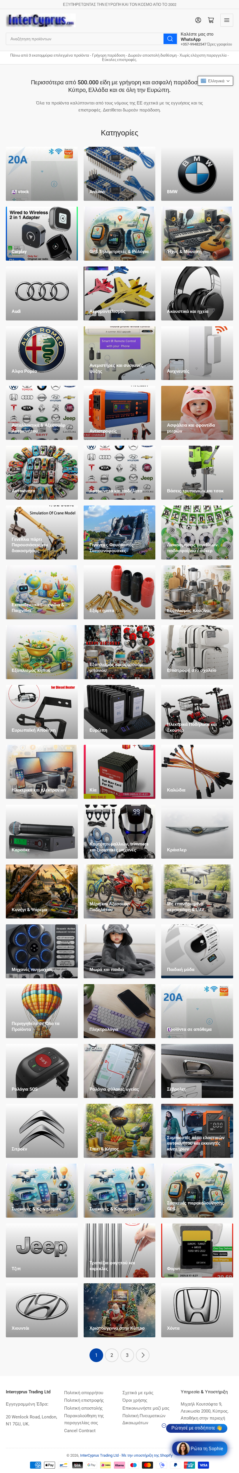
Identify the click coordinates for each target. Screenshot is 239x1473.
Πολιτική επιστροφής (84, 1400)
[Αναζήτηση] (170, 39)
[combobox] (92, 39)
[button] (215, 81)
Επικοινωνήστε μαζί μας (145, 1408)
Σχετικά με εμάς (137, 1392)
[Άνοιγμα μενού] (226, 20)
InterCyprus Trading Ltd (99, 1455)
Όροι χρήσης (134, 1400)
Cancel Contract (80, 1430)
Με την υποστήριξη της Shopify (147, 1455)
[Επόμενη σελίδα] (142, 1355)
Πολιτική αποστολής (83, 1408)
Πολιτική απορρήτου (83, 1392)
